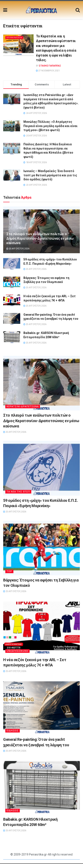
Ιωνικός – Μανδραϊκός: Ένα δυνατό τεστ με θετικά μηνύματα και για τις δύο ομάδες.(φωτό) (50, 175)
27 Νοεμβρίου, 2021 (49, 70)
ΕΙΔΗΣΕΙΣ (13, 730)
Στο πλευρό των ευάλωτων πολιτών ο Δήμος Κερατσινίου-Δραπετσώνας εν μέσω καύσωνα (40, 238)
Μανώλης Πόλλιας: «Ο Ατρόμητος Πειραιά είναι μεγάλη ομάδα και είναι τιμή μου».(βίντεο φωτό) (50, 126)
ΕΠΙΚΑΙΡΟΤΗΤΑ (14, 37)
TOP (9, 571)
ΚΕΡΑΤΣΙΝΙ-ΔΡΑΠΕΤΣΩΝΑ (23, 406)
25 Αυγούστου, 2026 (18, 248)
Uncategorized (17, 651)
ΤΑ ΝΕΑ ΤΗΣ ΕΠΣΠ (18, 491)
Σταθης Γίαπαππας (50, 66)
